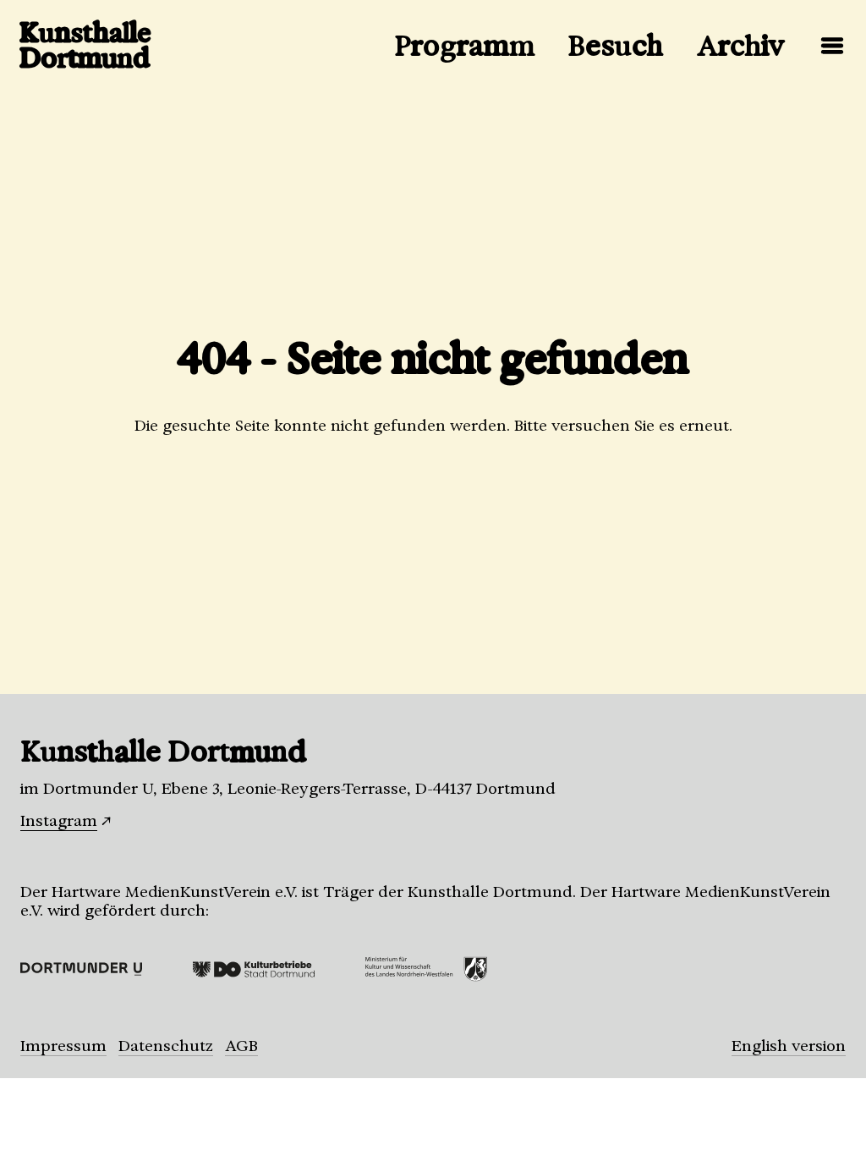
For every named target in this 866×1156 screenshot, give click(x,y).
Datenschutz (165, 1046)
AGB (241, 1046)
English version (789, 1046)
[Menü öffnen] (832, 45)
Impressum (63, 1046)
